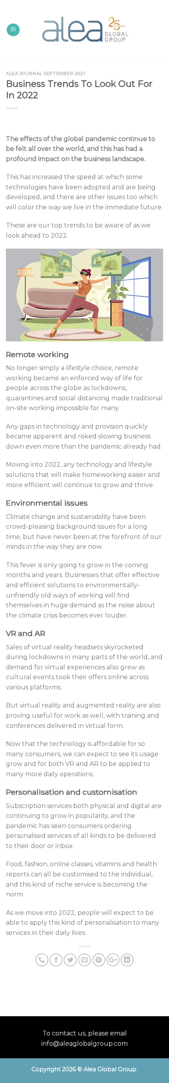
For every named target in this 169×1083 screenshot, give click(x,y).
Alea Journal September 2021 (45, 73)
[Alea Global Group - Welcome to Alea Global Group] (84, 30)
